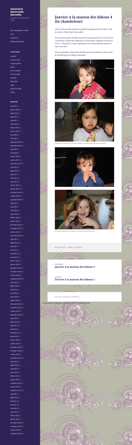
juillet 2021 (14, 113)
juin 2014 (13, 290)
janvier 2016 (14, 221)
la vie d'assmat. (15, 71)
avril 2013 (13, 333)
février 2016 (14, 218)
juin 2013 (13, 326)
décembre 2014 (15, 268)
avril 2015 (13, 254)
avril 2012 (13, 369)
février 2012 (14, 376)
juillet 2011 (14, 398)
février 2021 (14, 128)
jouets (12, 67)
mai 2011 (13, 405)
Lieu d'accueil (15, 74)
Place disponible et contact (19, 30)
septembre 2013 (15, 315)
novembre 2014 (15, 272)
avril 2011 (13, 408)
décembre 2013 (15, 304)
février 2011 (14, 416)
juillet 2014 (14, 286)
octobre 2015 (14, 232)
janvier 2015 (14, 264)
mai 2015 (13, 250)
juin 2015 (13, 246)
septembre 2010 (15, 434)
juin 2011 (13, 401)
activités (13, 56)
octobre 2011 (14, 387)
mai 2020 (13, 138)
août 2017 (13, 167)
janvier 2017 (14, 189)
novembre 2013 (15, 308)
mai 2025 (13, 106)
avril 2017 (13, 178)
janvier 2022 (14, 110)
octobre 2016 (14, 196)
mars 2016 (14, 214)
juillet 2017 (14, 171)
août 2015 (13, 239)
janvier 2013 (14, 344)
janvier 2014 (14, 300)
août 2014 (13, 282)
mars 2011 (14, 412)
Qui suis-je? (14, 38)
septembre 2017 (15, 164)
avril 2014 (13, 293)
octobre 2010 (14, 430)
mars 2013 (14, 336)
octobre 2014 (14, 275)
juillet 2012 (14, 365)
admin (71, 247)
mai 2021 (13, 120)
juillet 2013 (14, 322)
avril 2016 (13, 210)
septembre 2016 (15, 200)
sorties (12, 92)
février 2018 (14, 156)
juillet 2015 (14, 243)
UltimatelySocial (83, 303)
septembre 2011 (15, 390)
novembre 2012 (15, 351)
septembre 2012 (15, 358)
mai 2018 (13, 149)
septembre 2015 (15, 236)
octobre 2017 (14, 160)
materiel (13, 78)
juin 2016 (13, 203)
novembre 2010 (15, 426)
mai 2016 (13, 207)
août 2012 (13, 362)
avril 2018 (13, 153)
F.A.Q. (12, 34)
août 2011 (13, 394)
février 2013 (14, 340)
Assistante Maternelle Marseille (17, 11)
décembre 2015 (15, 225)
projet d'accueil (15, 89)
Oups (12, 85)
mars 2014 (14, 297)
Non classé (14, 81)
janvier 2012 (14, 380)
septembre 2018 (15, 146)
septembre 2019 (15, 142)
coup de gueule (15, 63)
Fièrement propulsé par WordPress (67, 297)
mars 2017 (14, 182)
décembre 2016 (15, 192)
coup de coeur (15, 60)
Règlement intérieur (17, 41)
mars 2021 (14, 124)
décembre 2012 (15, 347)
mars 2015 (14, 257)
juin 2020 (13, 135)
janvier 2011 (14, 419)
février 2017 (14, 185)
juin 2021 (13, 117)
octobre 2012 (14, 354)
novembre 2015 (15, 228)
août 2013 (13, 318)
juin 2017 (13, 174)
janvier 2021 (14, 131)
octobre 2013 (14, 311)
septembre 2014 (15, 279)
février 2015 (14, 261)
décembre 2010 (15, 423)
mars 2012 (14, 372)
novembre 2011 (15, 383)
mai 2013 (13, 329)
